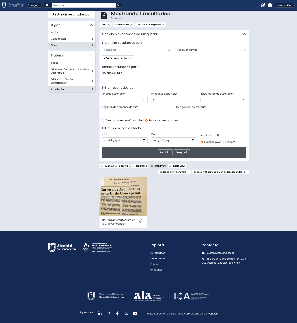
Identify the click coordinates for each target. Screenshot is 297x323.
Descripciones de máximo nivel (124, 120)
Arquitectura (72, 89)
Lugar (55, 25)
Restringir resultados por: (72, 14)
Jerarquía (141, 165)
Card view (160, 165)
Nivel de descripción (114, 93)
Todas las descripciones (163, 120)
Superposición (212, 142)
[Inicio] (14, 5)
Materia (57, 55)
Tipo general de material (191, 107)
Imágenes (156, 269)
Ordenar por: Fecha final (173, 171)
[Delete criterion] (244, 50)
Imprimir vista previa (116, 165)
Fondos (154, 264)
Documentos (158, 258)
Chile (72, 45)
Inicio (105, 134)
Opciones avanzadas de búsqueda (129, 34)
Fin (153, 134)
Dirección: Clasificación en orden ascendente (219, 171)
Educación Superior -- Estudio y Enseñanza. (72, 71)
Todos (54, 32)
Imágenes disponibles (164, 93)
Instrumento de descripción (217, 93)
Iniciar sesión (283, 5)
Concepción (72, 39)
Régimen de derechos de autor (121, 107)
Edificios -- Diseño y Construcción (72, 81)
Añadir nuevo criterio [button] (117, 58)
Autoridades (157, 253)
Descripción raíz (112, 73)
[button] (263, 5)
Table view (178, 165)
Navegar (33, 5)
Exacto (231, 142)
